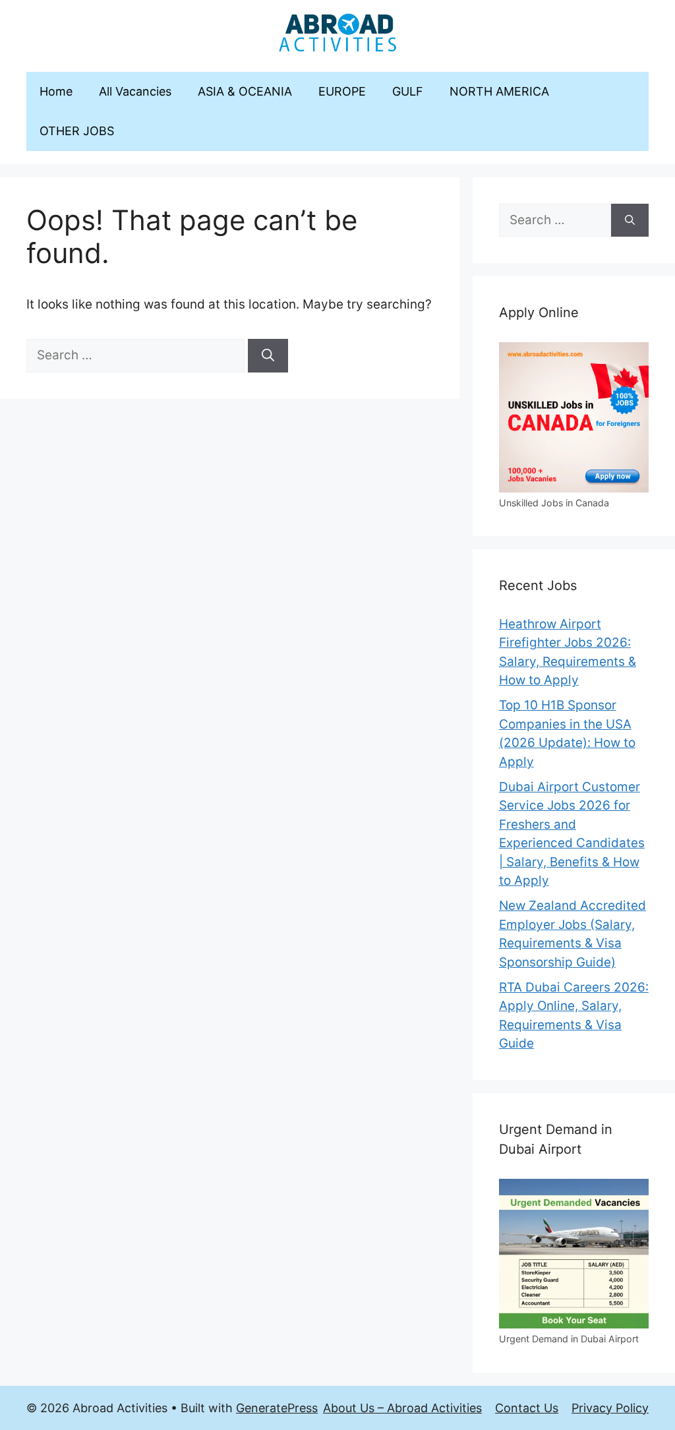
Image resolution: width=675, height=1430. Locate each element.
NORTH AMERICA (499, 91)
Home (56, 91)
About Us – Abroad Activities (402, 1408)
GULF (407, 91)
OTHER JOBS (77, 131)
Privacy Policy (610, 1408)
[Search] (268, 355)
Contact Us (526, 1408)
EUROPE (342, 91)
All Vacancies (135, 91)
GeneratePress (277, 1408)
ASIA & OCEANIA (245, 91)
